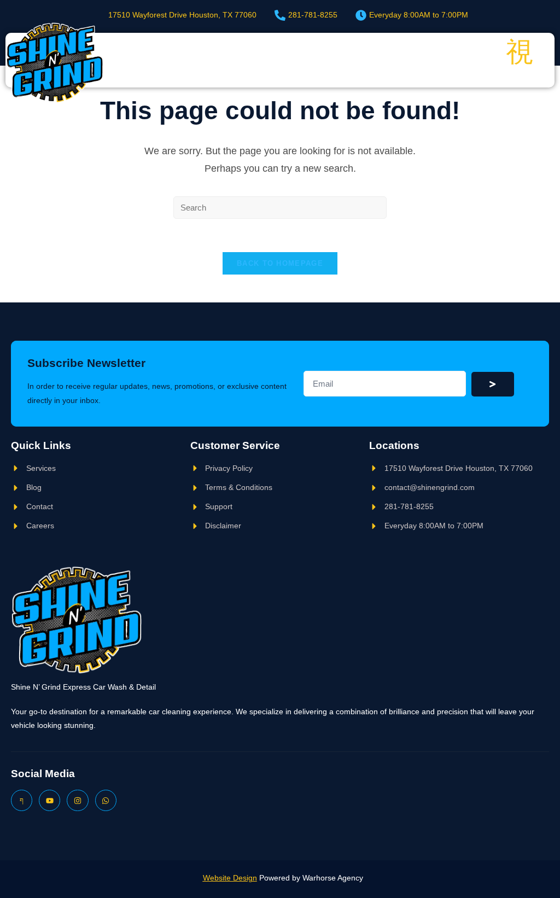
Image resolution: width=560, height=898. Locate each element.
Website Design (230, 877)
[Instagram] (77, 800)
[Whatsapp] (105, 800)
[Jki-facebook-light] (21, 800)
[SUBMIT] (492, 384)
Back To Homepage (280, 263)
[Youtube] (49, 800)
